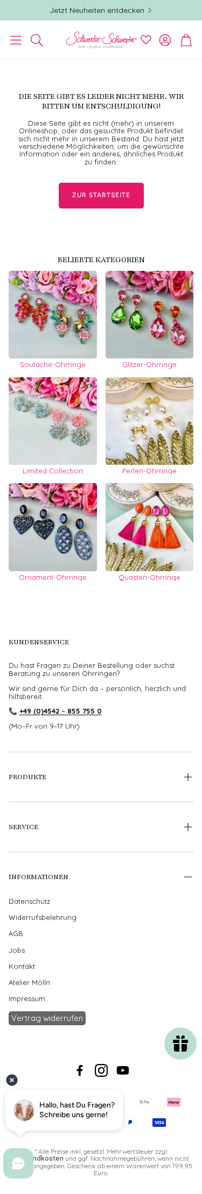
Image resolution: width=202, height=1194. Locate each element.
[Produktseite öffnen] (53, 315)
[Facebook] (79, 1070)
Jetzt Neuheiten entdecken (97, 10)
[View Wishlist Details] (146, 39)
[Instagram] (101, 1070)
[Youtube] (122, 1070)
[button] (16, 40)
